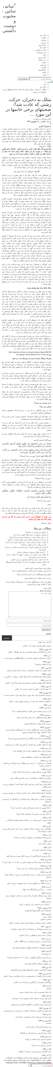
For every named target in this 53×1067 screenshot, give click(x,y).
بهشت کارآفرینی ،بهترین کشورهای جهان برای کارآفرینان (31, 970)
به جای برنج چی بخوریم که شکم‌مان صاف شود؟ (33, 814)
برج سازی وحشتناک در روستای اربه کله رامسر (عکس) (31, 929)
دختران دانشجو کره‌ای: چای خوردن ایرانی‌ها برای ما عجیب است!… (27, 695)
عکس (44, 72)
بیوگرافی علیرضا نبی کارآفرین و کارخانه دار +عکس (32, 982)
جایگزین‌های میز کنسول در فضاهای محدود (36, 757)
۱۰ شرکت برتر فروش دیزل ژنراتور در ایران (35, 904)
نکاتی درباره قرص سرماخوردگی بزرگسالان (35, 1033)
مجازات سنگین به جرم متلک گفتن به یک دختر (29, 534)
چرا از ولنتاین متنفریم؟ (43, 664)
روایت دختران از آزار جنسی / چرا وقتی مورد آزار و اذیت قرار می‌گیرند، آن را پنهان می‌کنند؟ (25, 543)
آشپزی (43, 67)
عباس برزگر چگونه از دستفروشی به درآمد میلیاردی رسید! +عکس (27, 976)
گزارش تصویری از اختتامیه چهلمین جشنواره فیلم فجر (31, 947)
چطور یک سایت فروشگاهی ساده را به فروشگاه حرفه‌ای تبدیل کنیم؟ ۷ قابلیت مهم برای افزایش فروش (28, 730)
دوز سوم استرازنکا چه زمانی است (38, 1026)
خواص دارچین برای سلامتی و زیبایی (38, 1039)
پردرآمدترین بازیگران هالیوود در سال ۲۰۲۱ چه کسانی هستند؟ (29, 957)
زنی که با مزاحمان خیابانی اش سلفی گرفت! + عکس (27, 539)
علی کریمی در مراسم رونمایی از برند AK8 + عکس (32, 941)
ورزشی (43, 42)
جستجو (48, 633)
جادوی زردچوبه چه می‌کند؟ (41, 1045)
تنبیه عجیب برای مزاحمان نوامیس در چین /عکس (28, 559)
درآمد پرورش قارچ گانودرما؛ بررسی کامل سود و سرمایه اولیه (28, 856)
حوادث (43, 62)
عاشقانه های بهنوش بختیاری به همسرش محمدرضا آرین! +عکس (28, 682)
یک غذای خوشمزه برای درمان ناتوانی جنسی (35, 992)
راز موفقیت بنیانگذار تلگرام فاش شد (38, 963)
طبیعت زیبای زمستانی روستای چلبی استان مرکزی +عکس (30, 922)
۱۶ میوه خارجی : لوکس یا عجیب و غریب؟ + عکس (33, 689)
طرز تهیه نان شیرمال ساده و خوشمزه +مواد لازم (33, 1017)
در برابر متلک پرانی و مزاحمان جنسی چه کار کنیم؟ (27, 537)
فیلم (44, 74)
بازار (44, 55)
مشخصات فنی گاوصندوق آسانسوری (38, 910)
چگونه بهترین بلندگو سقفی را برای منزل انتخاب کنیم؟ (31, 772)
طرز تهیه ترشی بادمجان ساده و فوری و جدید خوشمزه (31, 998)
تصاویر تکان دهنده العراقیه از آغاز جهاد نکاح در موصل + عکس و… (27, 676)
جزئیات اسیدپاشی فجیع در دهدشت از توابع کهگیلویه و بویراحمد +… (27, 658)
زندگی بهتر (42, 45)
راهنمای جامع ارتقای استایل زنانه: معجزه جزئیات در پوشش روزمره (26, 793)
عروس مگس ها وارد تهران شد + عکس (37, 645)
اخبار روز (43, 35)
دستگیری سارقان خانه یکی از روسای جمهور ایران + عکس (30, 701)
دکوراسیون (42, 69)
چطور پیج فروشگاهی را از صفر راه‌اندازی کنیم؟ (34, 717)
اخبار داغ (43, 47)
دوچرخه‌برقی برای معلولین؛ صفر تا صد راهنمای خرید (32, 750)
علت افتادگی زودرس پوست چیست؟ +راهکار (35, 1051)
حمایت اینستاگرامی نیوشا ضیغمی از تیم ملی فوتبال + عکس (29, 651)
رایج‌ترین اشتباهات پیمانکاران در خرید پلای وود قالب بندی (30, 778)
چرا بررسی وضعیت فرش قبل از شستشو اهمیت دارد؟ (31, 711)
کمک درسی (47, 916)
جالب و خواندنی (40, 50)
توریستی (43, 64)
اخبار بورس (42, 57)
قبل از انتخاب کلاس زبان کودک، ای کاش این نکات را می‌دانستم (28, 744)
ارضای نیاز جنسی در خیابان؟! (35, 532)
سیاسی (43, 40)
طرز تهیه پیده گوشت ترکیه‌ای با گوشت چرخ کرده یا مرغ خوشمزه (27, 1010)
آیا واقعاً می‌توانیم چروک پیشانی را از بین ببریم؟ (34, 868)
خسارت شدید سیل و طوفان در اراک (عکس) (35, 935)
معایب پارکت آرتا (45, 843)
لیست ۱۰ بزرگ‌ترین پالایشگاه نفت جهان (36, 889)
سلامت (43, 37)
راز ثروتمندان (41, 52)
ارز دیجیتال (42, 60)
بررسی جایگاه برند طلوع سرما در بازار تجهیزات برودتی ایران (29, 883)
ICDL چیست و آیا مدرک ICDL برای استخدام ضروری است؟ (29, 738)
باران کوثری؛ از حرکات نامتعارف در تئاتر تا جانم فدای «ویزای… (28, 670)
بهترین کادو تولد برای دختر (41, 849)
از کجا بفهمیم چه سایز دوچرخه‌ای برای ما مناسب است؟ (30, 807)
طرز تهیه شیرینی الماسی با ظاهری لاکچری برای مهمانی (31, 1004)
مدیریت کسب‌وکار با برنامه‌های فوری (37, 723)
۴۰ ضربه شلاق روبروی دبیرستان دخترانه (31, 552)
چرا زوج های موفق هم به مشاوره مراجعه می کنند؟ (32, 837)
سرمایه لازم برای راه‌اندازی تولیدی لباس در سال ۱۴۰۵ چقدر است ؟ (26, 862)
